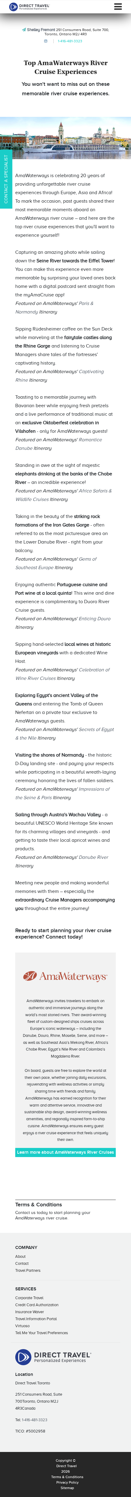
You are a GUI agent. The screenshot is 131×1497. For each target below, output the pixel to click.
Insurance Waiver (29, 1312)
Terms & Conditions (67, 1477)
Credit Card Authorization (36, 1305)
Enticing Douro (94, 618)
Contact (22, 1263)
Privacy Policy (67, 1483)
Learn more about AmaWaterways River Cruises (65, 1152)
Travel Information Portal (36, 1319)
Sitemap (67, 1488)
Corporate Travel (29, 1298)
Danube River (93, 857)
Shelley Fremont (41, 29)
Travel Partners (28, 1270)
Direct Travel (66, 1466)
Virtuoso (22, 1326)
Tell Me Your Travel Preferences (41, 1333)
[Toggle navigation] (118, 6)
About (20, 1256)
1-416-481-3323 (70, 41)
